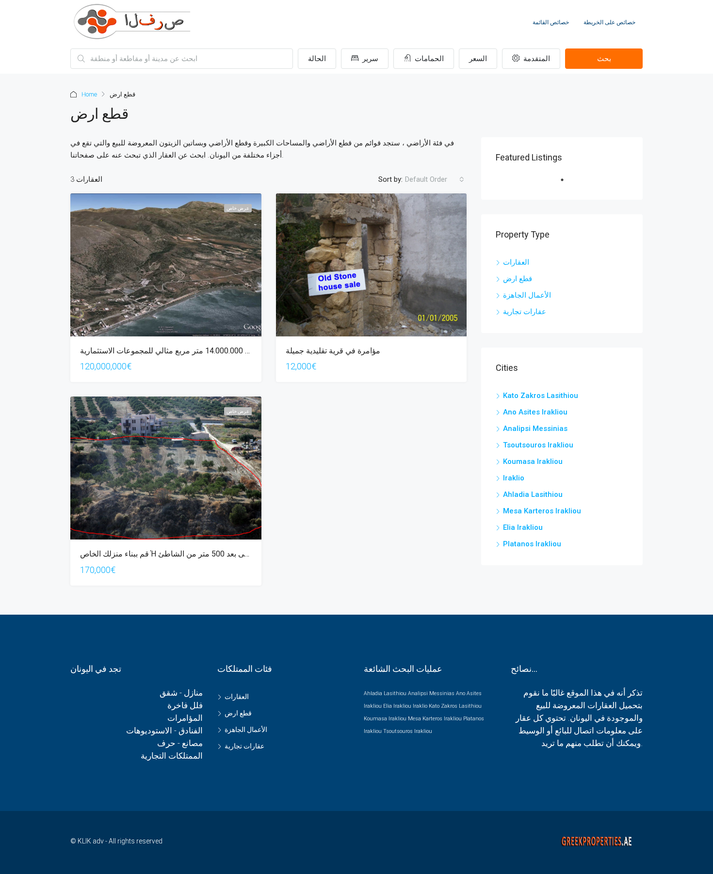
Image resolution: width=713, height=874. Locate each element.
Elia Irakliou (523, 527)
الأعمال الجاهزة (527, 295)
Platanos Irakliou (532, 544)
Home (89, 94)
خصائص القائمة (551, 22)
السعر (478, 58)
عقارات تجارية (524, 311)
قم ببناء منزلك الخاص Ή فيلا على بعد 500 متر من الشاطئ (172, 553)
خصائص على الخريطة (609, 22)
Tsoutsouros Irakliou (538, 445)
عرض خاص (238, 208)
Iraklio (513, 478)
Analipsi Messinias (535, 428)
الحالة (317, 58)
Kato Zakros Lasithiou (540, 395)
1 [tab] (567, 184)
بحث (604, 58)
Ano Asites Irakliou (535, 412)
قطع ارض (517, 278)
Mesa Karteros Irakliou (542, 511)
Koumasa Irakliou (533, 461)
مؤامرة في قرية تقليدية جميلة (333, 350)
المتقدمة (535, 58)
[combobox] (435, 179)
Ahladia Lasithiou (533, 494)
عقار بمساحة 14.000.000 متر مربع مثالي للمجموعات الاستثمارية (183, 350)
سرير (369, 58)
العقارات (516, 262)
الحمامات (428, 58)
